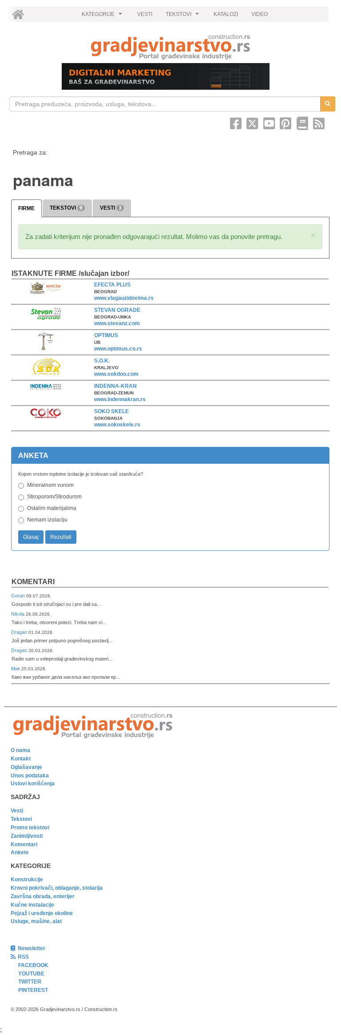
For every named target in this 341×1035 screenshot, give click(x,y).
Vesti (17, 811)
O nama (20, 750)
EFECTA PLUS (112, 285)
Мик (16, 668)
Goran (18, 595)
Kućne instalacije (32, 905)
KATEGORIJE (103, 16)
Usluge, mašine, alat (36, 921)
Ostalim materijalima (51, 508)
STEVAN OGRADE (117, 310)
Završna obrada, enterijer (43, 896)
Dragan (19, 632)
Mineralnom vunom (50, 485)
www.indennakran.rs (120, 399)
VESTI (144, 14)
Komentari (33, 581)
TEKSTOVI (183, 16)
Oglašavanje (26, 767)
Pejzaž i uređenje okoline (42, 913)
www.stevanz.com (117, 323)
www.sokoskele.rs (117, 425)
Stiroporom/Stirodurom (54, 497)
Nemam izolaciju (47, 520)
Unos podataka (30, 775)
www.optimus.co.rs (118, 349)
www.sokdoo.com (116, 374)
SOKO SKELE (111, 411)
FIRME (26, 208)
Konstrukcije (27, 879)
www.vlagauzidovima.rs (124, 298)
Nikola (18, 614)
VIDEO (259, 14)
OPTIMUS (106, 335)
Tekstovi (21, 819)
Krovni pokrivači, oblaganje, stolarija (57, 888)
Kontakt (21, 759)
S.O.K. (102, 361)
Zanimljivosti (27, 836)
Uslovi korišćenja (33, 783)
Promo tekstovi (30, 827)
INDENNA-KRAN (115, 386)
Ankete (20, 852)
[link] (170, 47)
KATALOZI (226, 14)
